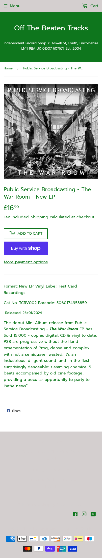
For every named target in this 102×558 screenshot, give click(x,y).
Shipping (39, 217)
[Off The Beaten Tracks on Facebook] (75, 515)
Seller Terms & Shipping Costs (51, 452)
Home (8, 68)
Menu (15, 6)
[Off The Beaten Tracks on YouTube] (93, 515)
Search (51, 459)
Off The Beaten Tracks (51, 28)
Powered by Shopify (76, 528)
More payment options (26, 262)
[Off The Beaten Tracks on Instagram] (84, 515)
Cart (93, 6)
